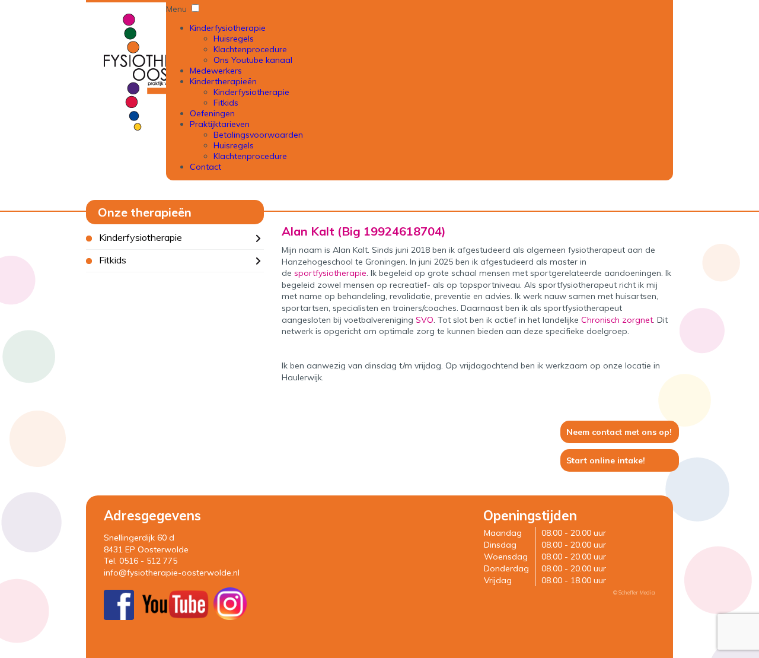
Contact (205, 166)
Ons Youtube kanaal (252, 60)
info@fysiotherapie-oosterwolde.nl (172, 572)
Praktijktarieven (220, 124)
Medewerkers (216, 70)
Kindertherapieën (223, 81)
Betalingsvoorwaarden (258, 134)
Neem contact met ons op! (619, 432)
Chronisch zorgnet (617, 319)
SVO (424, 319)
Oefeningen (212, 113)
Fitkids (225, 102)
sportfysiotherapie (330, 273)
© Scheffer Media (634, 592)
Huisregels (233, 38)
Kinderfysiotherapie (228, 28)
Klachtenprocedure (250, 49)
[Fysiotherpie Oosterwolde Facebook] (119, 617)
